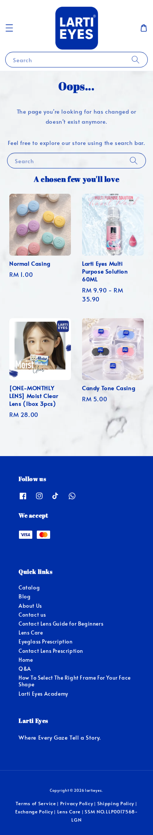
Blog (24, 596)
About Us (30, 605)
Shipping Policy (115, 803)
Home (26, 659)
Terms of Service (36, 803)
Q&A (25, 668)
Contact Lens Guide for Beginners (61, 623)
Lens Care (31, 632)
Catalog (29, 587)
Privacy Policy (76, 803)
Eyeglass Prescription (46, 641)
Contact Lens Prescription (51, 650)
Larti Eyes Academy (43, 693)
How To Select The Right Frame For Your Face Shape (75, 681)
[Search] (135, 59)
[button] (9, 28)
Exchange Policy (34, 811)
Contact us (32, 614)
